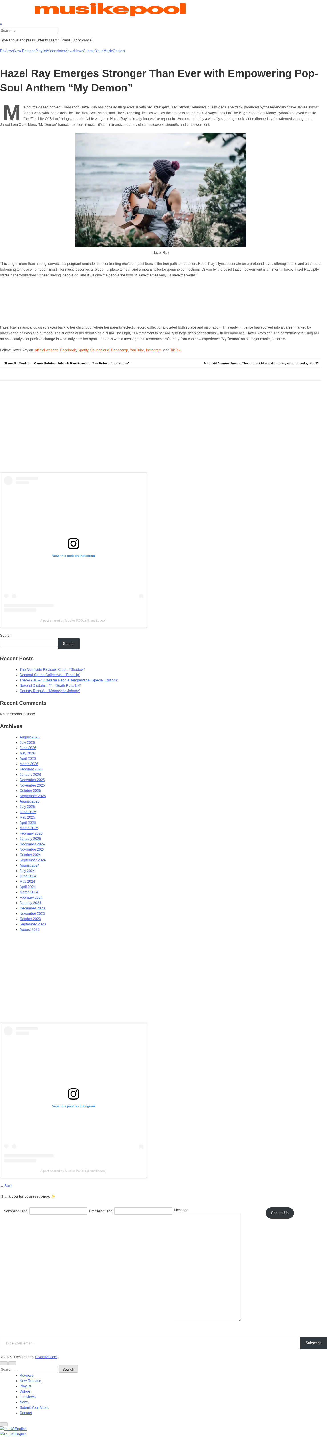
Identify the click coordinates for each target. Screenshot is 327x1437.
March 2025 (29, 828)
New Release (24, 51)
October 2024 (30, 855)
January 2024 (30, 903)
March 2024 (29, 892)
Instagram (153, 350)
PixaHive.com (46, 1357)
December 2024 (32, 844)
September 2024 (33, 860)
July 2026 (27, 742)
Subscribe (314, 1343)
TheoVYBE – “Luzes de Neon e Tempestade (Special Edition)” (69, 680)
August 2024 (30, 865)
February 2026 (31, 769)
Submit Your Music (98, 51)
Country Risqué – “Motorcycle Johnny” (50, 691)
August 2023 (30, 929)
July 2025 (27, 807)
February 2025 (31, 833)
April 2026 (28, 758)
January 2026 (30, 774)
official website (46, 350)
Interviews (66, 51)
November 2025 (32, 785)
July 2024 (27, 871)
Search (5, 635)
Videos (52, 51)
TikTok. (175, 350)
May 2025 (27, 817)
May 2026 (27, 753)
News (78, 51)
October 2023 (30, 919)
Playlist (41, 51)
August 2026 (30, 737)
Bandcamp (119, 350)
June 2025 (28, 812)
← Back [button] (6, 1186)
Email (101, 1211)
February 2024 (31, 897)
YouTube (137, 350)
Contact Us (280, 1213)
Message (181, 1210)
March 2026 (29, 764)
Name (16, 1211)
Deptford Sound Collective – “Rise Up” (50, 675)
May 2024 (27, 881)
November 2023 (32, 913)
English (21, 1429)
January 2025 (30, 839)
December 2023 (32, 908)
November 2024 (32, 849)
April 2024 (28, 887)
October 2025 (30, 791)
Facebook (68, 350)
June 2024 (28, 876)
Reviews (7, 51)
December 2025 (32, 780)
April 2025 (28, 823)
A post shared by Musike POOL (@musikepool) (73, 620)
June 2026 (28, 748)
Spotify (83, 350)
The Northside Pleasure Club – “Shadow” (52, 669)
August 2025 (30, 801)
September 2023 (33, 924)
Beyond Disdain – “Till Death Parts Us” (50, 685)
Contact (119, 51)
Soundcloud (99, 350)
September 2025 (33, 796)
